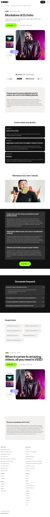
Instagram (28, 500)
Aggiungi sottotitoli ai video (6, 451)
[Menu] (48, 2)
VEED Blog (3, 484)
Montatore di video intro (16, 5)
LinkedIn (27, 495)
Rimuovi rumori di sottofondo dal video (34, 463)
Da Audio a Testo (4, 456)
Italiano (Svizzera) (4, 513)
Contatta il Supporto (30, 485)
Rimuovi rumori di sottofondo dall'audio (34, 461)
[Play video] (25, 191)
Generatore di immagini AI (31, 451)
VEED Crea (7, 5)
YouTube (27, 493)
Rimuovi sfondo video (30, 468)
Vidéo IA (27, 454)
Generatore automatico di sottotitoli (8, 458)
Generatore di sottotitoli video (7, 461)
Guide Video (3, 491)
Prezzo (2, 476)
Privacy (27, 478)
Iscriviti (42, 2)
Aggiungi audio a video (5, 449)
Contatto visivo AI (29, 458)
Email (27, 505)
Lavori (27, 476)
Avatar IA (27, 449)
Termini (27, 480)
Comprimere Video (5, 463)
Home (2, 5)
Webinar (2, 488)
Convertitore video (5, 466)
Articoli (2, 486)
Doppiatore (28, 470)
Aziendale (3, 478)
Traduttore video (4, 470)
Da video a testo (4, 468)
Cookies (27, 483)
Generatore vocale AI (30, 456)
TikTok (27, 502)
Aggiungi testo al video (5, 454)
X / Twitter (28, 498)
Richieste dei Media (30, 487)
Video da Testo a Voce (30, 466)
